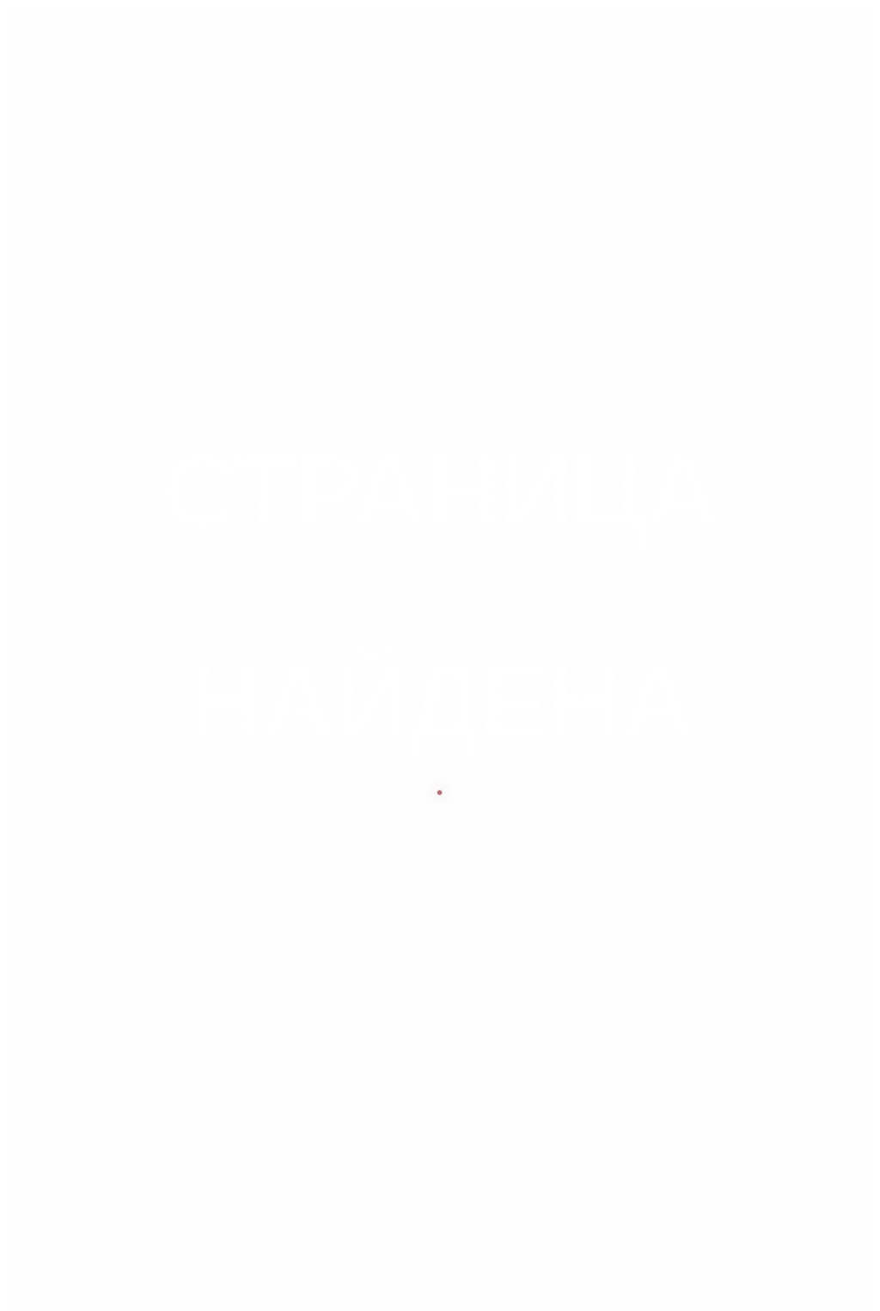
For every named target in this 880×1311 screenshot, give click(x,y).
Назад (358, 938)
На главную (500, 938)
